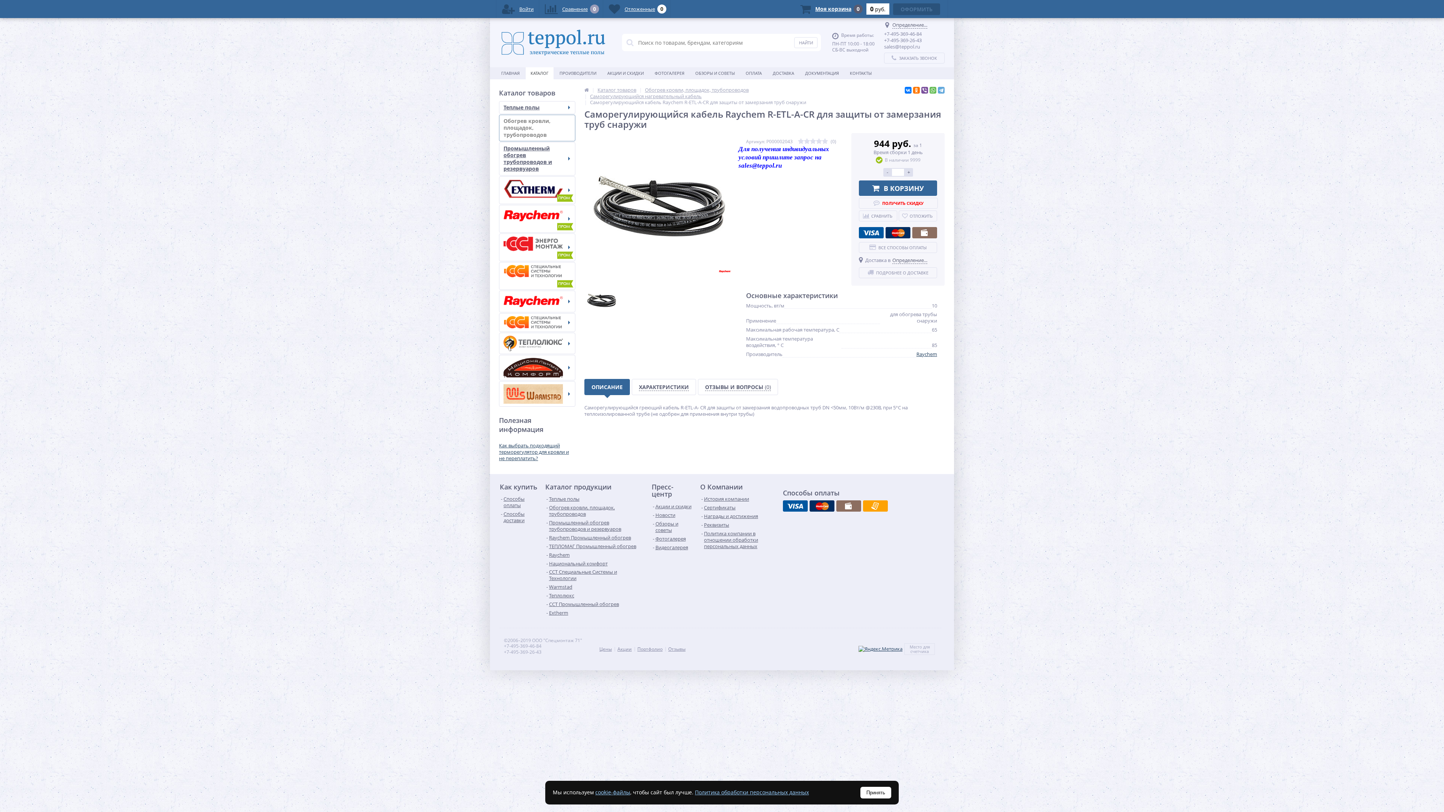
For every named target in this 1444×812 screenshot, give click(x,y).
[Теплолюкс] (537, 343)
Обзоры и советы (715, 73)
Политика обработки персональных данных (752, 792)
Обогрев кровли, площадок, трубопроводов (527, 127)
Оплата (754, 73)
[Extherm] (537, 190)
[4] (819, 141)
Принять (875, 792)
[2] (807, 141)
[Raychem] (537, 301)
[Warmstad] (537, 394)
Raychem (926, 354)
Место (916, 647)
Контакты (861, 73)
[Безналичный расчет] (875, 506)
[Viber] (924, 90)
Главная (510, 73)
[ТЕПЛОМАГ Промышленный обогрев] (537, 247)
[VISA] (871, 232)
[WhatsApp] (933, 90)
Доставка (783, 73)
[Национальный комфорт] (537, 367)
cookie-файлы (612, 792)
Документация (822, 73)
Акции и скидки (625, 73)
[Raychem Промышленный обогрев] (537, 219)
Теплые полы (522, 107)
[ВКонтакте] (908, 90)
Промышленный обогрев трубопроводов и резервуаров (528, 159)
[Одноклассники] (916, 90)
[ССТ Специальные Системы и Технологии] (537, 322)
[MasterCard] (898, 232)
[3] (813, 141)
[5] (825, 141)
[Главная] (586, 89)
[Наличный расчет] (924, 232)
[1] (801, 141)
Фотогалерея (669, 73)
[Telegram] (941, 90)
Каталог (540, 73)
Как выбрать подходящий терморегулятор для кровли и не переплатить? (534, 452)
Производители (578, 73)
